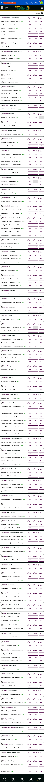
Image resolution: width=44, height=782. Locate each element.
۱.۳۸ (41, 442)
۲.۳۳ (41, 158)
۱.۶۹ (30, 677)
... (41, 117)
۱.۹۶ (41, 294)
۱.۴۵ (41, 94)
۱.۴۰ (30, 117)
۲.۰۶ (30, 134)
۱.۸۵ (41, 38)
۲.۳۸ (30, 82)
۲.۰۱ (41, 327)
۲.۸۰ (41, 225)
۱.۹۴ (41, 331)
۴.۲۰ (41, 677)
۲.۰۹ (30, 597)
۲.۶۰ (41, 361)
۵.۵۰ (36, 90)
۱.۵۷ (41, 58)
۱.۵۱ (30, 358)
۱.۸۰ (30, 79)
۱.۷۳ (30, 472)
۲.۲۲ (41, 243)
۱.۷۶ (30, 461)
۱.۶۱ (30, 164)
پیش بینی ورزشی (39, 780)
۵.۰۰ (41, 55)
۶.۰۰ (36, 126)
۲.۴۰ (41, 181)
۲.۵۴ (30, 243)
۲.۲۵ (30, 21)
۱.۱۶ (41, 101)
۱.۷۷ (30, 457)
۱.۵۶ (41, 210)
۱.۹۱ (30, 319)
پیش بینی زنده (31, 780)
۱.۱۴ (30, 126)
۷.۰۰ (36, 101)
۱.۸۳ (41, 47)
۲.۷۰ (41, 491)
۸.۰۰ (30, 90)
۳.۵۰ (41, 70)
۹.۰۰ (41, 154)
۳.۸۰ (30, 47)
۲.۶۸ (41, 620)
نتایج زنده (22, 780)
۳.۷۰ (36, 47)
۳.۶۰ (41, 134)
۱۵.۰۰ (41, 126)
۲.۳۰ (30, 285)
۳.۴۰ (36, 109)
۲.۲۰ (30, 28)
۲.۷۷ (36, 294)
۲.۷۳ (41, 398)
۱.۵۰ (30, 381)
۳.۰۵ (36, 21)
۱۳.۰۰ (30, 193)
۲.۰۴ (30, 146)
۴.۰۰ (30, 38)
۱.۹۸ (30, 723)
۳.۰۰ (36, 28)
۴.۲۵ (36, 193)
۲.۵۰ (30, 31)
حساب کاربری (4, 780)
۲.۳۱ (30, 370)
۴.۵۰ (30, 58)
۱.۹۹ (41, 731)
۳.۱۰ (41, 25)
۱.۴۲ (41, 259)
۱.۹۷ (30, 608)
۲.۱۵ (30, 528)
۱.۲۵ (41, 193)
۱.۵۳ (41, 247)
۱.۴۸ (30, 55)
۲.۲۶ (41, 346)
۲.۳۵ (41, 617)
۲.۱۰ (30, 361)
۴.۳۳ (36, 55)
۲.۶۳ (41, 31)
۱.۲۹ (30, 154)
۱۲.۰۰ (30, 101)
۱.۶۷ (30, 67)
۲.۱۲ (41, 185)
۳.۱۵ (30, 420)
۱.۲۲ (30, 221)
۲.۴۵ (41, 270)
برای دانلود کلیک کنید (9, 2)
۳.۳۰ (36, 311)
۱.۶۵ (30, 213)
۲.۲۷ (41, 235)
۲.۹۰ (41, 21)
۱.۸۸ (41, 161)
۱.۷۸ (30, 343)
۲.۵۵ (30, 35)
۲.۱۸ (30, 25)
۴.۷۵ (36, 94)
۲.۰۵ (30, 142)
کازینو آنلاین (13, 780)
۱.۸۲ (30, 201)
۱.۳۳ (41, 694)
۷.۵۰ (30, 464)
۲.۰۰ (30, 434)
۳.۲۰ (41, 82)
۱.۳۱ (41, 90)
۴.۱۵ (36, 58)
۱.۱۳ (30, 255)
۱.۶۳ (30, 232)
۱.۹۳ (30, 748)
